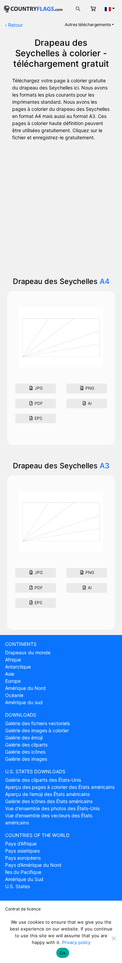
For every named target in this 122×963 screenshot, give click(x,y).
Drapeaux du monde (27, 652)
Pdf (38, 403)
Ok (63, 953)
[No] (113, 938)
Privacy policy (76, 942)
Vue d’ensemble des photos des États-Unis (52, 808)
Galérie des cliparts (26, 744)
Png (89, 388)
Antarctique (18, 667)
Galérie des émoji (24, 737)
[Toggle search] (78, 9)
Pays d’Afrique (21, 843)
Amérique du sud (24, 702)
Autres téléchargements (88, 24)
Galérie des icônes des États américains (49, 801)
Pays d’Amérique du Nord (33, 865)
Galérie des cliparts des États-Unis (43, 780)
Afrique (13, 659)
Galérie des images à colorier (37, 730)
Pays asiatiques (22, 851)
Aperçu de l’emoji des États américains (47, 794)
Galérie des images (26, 759)
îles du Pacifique (23, 872)
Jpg (38, 388)
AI (89, 403)
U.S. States (17, 886)
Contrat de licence (23, 908)
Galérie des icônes (25, 752)
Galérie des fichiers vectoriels (37, 723)
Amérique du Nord (25, 688)
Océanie (14, 695)
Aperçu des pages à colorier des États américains (60, 787)
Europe (13, 681)
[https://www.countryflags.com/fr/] (33, 8)
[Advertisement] (61, 206)
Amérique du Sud (24, 879)
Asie (9, 674)
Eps (38, 418)
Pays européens (23, 858)
